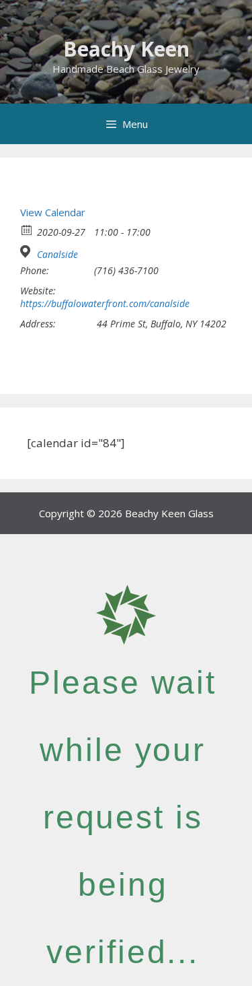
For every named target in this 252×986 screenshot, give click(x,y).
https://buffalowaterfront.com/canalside (105, 304)
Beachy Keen (126, 49)
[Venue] (27, 251)
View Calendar (52, 212)
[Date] (27, 229)
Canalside (57, 255)
